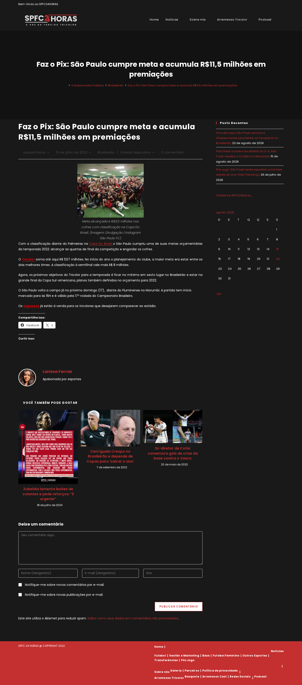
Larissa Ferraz (34, 152)
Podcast (260, 676)
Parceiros (192, 670)
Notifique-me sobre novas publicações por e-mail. (64, 594)
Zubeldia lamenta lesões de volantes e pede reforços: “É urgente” (48, 494)
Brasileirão (106, 152)
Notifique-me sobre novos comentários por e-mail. (64, 585)
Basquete (192, 676)
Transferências (166, 660)
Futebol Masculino (135, 152)
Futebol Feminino (226, 655)
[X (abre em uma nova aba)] (267, 4)
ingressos (31, 306)
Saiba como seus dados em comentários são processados (133, 618)
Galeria (176, 670)
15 (277, 249)
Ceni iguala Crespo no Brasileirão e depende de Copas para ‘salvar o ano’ (110, 456)
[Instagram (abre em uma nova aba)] (277, 4)
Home (158, 647)
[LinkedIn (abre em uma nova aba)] (282, 4)
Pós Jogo (188, 660)
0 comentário (172, 152)
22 (278, 259)
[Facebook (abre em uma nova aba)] (272, 4)
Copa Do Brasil (101, 243)
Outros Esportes (255, 655)
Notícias (277, 651)
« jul (218, 294)
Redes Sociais (240, 676)
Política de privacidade (220, 670)
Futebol (160, 655)
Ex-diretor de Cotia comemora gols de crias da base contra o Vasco (173, 453)
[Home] (66, 85)
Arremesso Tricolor (169, 678)
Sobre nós (162, 672)
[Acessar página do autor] (27, 377)
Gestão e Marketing (184, 655)
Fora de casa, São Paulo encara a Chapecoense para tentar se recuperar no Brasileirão (247, 138)
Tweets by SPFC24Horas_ (234, 195)
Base (206, 655)
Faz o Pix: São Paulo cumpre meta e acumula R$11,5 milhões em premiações (182, 85)
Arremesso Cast (214, 676)
